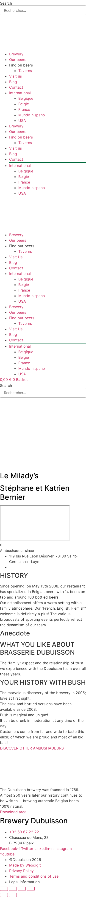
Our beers (17, 59)
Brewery (16, 54)
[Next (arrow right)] (13, 895)
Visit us (15, 76)
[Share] (22, 889)
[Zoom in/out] (4, 889)
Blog (13, 81)
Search (6, 3)
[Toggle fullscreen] (13, 889)
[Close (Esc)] (31, 889)
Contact (16, 87)
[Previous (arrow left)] (4, 895)
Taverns (25, 70)
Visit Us (15, 257)
